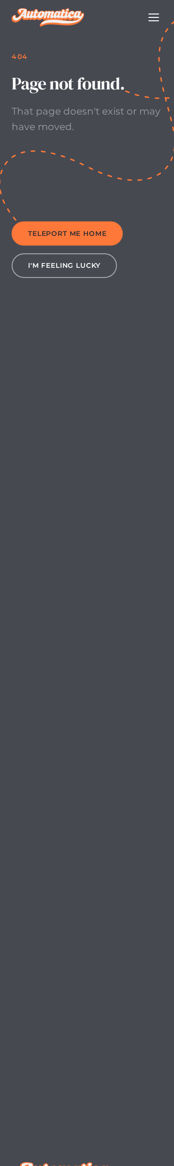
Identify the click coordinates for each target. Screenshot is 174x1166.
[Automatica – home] (48, 17)
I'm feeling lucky (64, 265)
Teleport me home (67, 233)
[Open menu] (153, 17)
